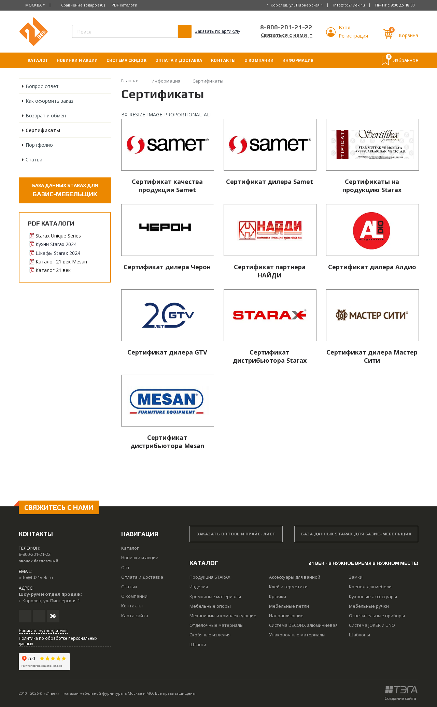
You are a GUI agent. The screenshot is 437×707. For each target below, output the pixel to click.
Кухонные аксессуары (373, 596)
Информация (297, 60)
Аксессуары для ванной (294, 577)
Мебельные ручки (369, 606)
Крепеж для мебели (370, 586)
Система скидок (126, 60)
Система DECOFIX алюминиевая (303, 625)
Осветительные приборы (377, 615)
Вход (344, 27)
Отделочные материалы (216, 625)
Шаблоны (359, 635)
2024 (70, 244)
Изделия (198, 586)
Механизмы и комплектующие (222, 615)
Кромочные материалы (215, 596)
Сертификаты (43, 130)
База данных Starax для (65, 190)
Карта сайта (134, 615)
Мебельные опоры (210, 606)
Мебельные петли (289, 606)
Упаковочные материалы (297, 635)
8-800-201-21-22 (286, 27)
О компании (258, 60)
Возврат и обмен (46, 115)
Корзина (408, 35)
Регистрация (353, 35)
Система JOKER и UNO (372, 625)
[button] (331, 35)
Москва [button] (33, 5)
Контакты (223, 60)
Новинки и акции (77, 60)
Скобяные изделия (209, 635)
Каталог (38, 60)
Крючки (277, 596)
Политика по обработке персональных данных (58, 640)
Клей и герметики (288, 586)
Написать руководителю (43, 630)
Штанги (197, 644)
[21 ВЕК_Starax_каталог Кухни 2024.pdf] (32, 244)
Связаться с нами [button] (284, 35)
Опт (125, 567)
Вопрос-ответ (42, 86)
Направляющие (286, 615)
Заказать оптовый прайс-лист (236, 534)
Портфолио (39, 145)
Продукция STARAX (209, 577)
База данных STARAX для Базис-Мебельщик (356, 534)
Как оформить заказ (49, 101)
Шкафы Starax (52, 253)
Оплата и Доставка (178, 60)
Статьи (34, 159)
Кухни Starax (50, 244)
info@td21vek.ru (349, 5)
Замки (356, 577)
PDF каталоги (124, 5)
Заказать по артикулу (217, 31)
